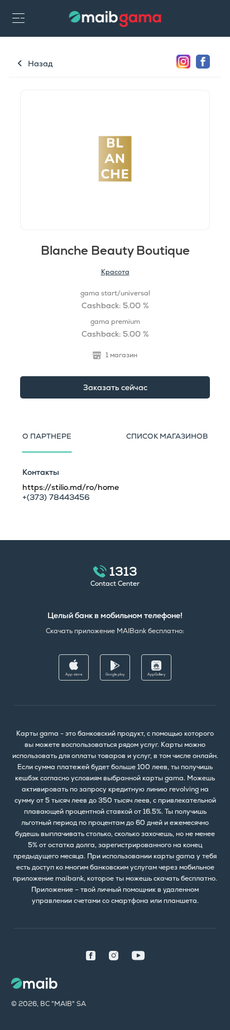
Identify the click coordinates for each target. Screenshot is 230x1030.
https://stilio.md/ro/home (70, 487)
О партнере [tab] (46, 436)
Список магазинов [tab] (167, 436)
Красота (115, 272)
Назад (40, 63)
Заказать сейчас (115, 387)
